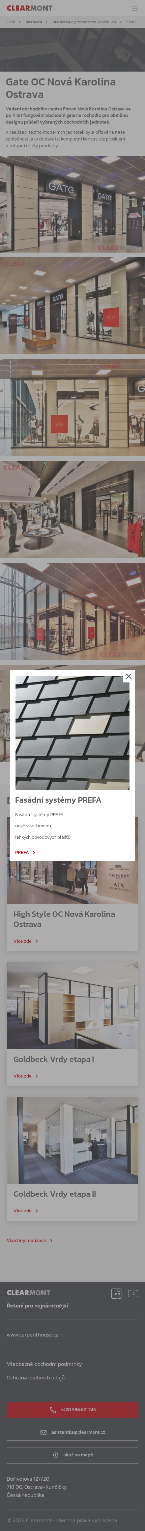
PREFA (22, 852)
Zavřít (129, 676)
